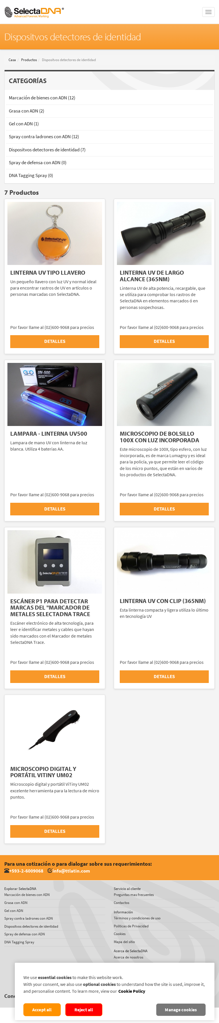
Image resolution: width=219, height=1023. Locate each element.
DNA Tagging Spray (19, 942)
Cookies (119, 933)
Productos (29, 59)
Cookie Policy (131, 991)
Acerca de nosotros (128, 957)
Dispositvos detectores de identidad (31, 926)
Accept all (42, 1010)
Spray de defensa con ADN (24, 934)
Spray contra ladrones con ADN (28, 918)
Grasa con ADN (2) (26, 111)
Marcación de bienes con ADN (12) (42, 98)
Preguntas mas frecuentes (134, 894)
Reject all (83, 1010)
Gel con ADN (13, 910)
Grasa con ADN (15, 902)
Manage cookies (181, 1010)
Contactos (121, 902)
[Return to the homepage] (34, 7)
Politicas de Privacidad (131, 926)
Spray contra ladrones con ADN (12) (44, 136)
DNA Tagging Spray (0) (31, 175)
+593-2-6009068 (26, 871)
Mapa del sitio (124, 941)
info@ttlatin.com (71, 871)
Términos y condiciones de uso (137, 918)
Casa (12, 59)
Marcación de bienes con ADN (27, 894)
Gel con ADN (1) (24, 123)
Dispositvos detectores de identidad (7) (47, 149)
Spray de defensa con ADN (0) (37, 162)
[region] (114, 991)
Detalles (54, 341)
